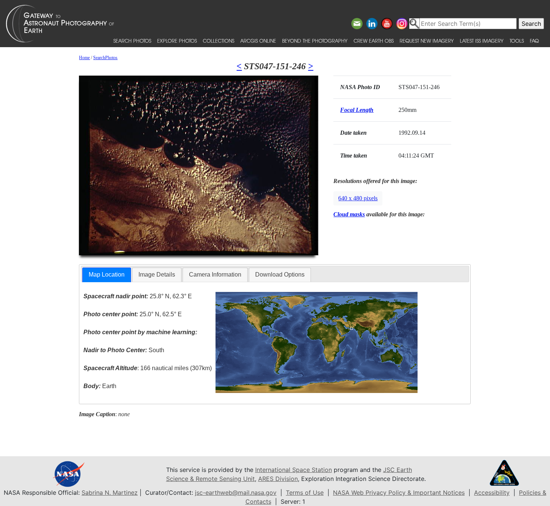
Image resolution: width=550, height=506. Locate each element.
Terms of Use (305, 492)
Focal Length (356, 110)
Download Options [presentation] (280, 274)
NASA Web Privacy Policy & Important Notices (399, 492)
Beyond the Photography (315, 40)
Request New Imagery (427, 40)
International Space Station (293, 469)
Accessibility (492, 492)
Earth (99, 386)
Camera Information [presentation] (215, 274)
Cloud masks (349, 214)
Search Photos (132, 40)
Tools (517, 40)
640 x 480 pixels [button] (358, 198)
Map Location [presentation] (107, 274)
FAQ (534, 40)
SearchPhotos (105, 57)
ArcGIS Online (258, 40)
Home (84, 57)
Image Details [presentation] (156, 274)
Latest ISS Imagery (482, 40)
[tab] (106, 275)
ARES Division (278, 478)
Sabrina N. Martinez (110, 492)
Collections (218, 40)
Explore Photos (177, 40)
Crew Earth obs (374, 40)
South (123, 350)
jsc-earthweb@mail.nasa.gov (235, 492)
